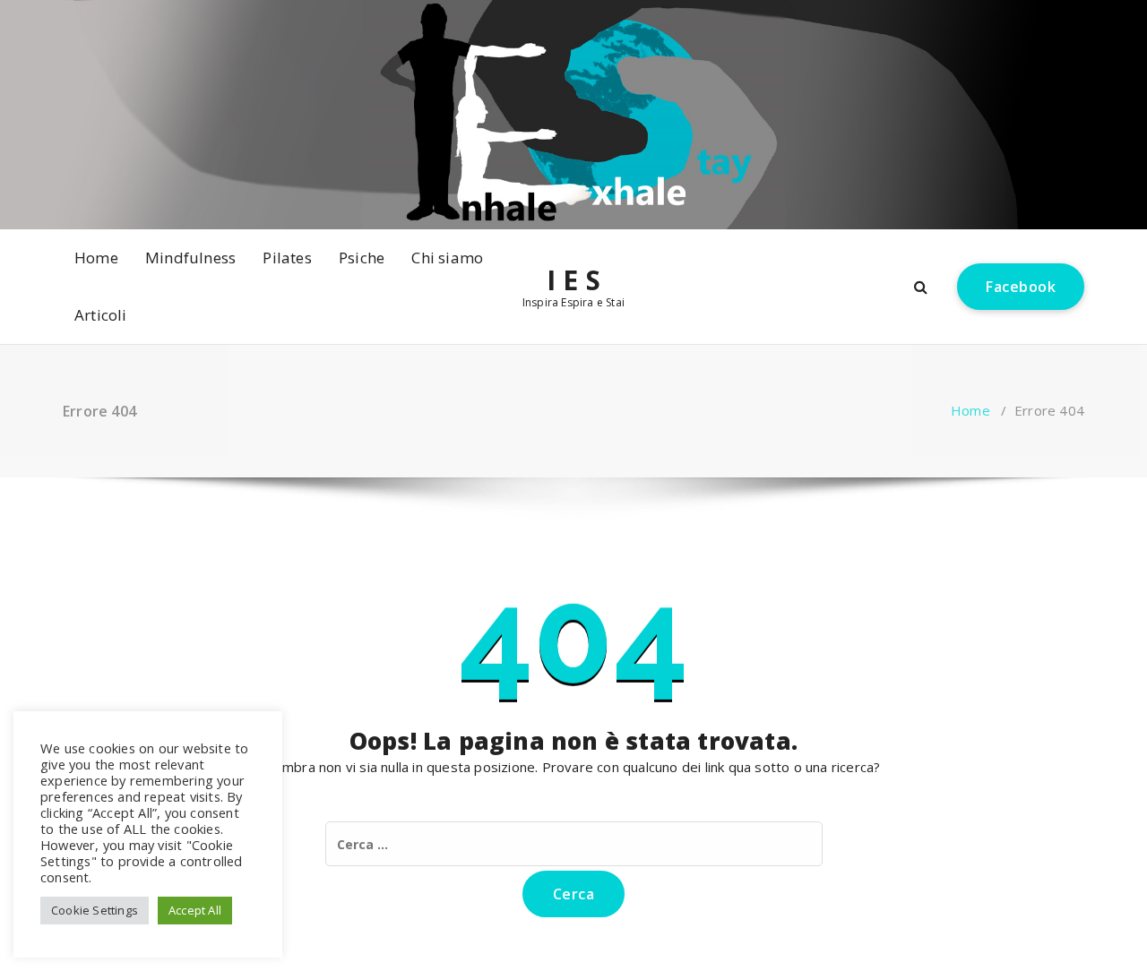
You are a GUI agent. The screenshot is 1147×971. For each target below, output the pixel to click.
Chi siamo (447, 257)
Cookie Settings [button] (94, 910)
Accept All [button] (194, 910)
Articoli (100, 315)
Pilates (287, 257)
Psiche (361, 257)
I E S (573, 280)
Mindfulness (190, 257)
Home (96, 257)
